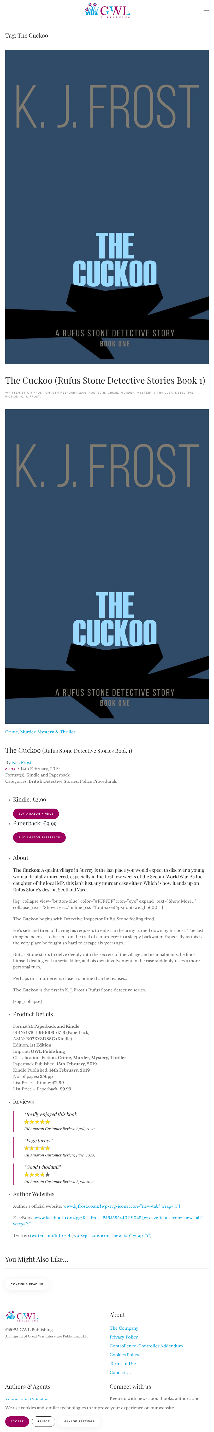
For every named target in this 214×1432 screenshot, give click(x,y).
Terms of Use (123, 1363)
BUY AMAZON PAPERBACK (39, 837)
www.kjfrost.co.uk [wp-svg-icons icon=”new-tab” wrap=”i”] (121, 1206)
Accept (17, 1421)
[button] (206, 10)
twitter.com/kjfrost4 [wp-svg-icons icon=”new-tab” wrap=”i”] (91, 1235)
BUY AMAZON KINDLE (36, 813)
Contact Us (120, 1372)
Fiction (12, 396)
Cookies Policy (124, 1354)
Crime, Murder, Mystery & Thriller (140, 392)
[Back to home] (107, 10)
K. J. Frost (30, 396)
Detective (184, 392)
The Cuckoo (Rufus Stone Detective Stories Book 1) (105, 380)
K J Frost (35, 392)
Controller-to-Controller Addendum (146, 1345)
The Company (124, 1328)
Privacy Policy (124, 1337)
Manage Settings (79, 1421)
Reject (43, 1421)
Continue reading (27, 1284)
